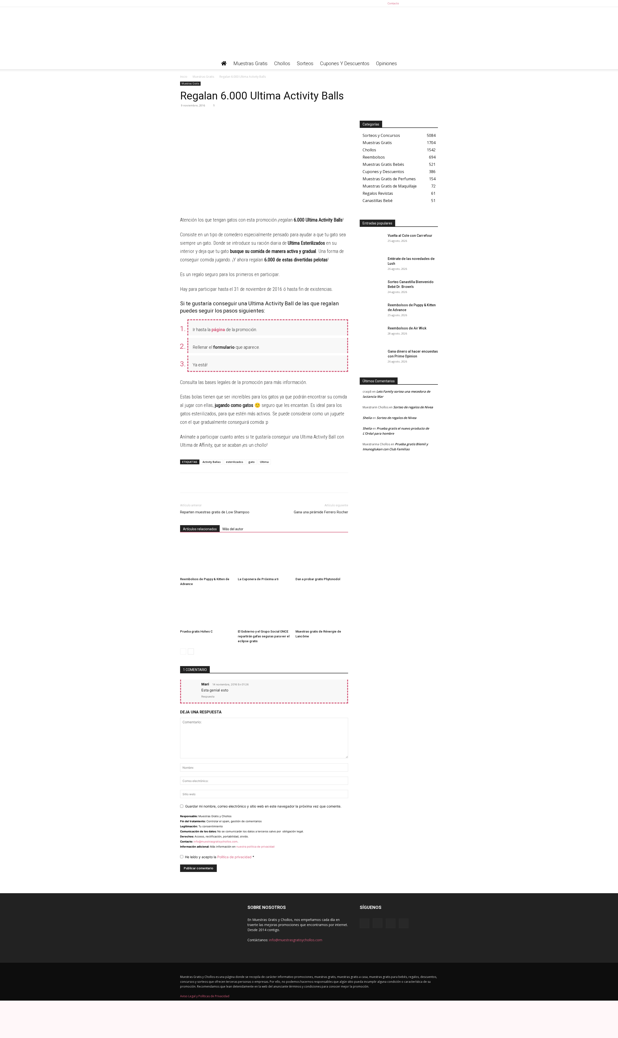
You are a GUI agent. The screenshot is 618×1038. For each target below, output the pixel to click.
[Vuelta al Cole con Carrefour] (372, 241)
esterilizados (234, 462)
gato (251, 462)
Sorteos (305, 63)
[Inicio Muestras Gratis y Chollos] (224, 63)
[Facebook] (410, 3)
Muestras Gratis (250, 63)
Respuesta (207, 696)
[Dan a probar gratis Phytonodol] (321, 557)
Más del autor (233, 529)
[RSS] (426, 3)
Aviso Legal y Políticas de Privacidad (204, 996)
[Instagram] (418, 3)
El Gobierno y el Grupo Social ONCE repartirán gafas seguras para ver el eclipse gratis (263, 636)
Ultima (264, 462)
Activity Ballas (212, 462)
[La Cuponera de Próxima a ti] (264, 557)
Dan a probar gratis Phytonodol (317, 579)
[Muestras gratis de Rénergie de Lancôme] (321, 609)
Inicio (183, 77)
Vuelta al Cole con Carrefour (410, 235)
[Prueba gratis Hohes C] (206, 609)
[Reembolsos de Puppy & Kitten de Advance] (206, 557)
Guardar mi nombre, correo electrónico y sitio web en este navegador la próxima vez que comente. (263, 806)
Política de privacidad (235, 857)
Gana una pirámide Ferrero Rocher (321, 512)
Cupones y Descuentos (344, 63)
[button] (432, 64)
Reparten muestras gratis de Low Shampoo (214, 512)
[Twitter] (434, 3)
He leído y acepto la (219, 857)
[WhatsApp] (185, 116)
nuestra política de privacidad (255, 846)
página (218, 329)
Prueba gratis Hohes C (196, 631)
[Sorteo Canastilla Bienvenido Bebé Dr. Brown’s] (372, 287)
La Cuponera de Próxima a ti (258, 579)
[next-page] (191, 651)
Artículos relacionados (200, 529)
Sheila (367, 418)
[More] (230, 116)
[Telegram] (196, 116)
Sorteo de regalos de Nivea (413, 407)
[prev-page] (183, 651)
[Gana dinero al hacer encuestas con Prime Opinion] (372, 357)
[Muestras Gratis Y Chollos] (309, 32)
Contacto (393, 3)
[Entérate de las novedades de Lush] (372, 264)
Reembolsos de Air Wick (407, 328)
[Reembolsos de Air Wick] (372, 334)
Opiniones (386, 63)
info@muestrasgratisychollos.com (216, 841)
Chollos (282, 63)
